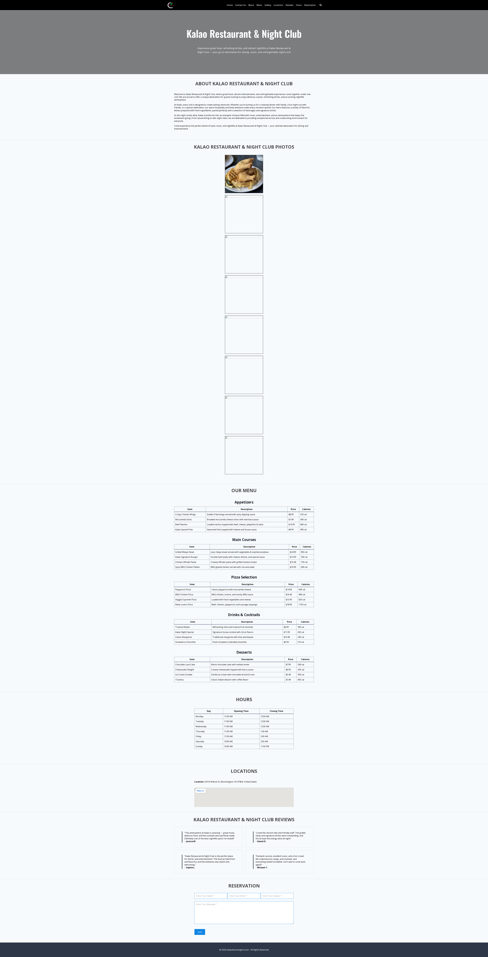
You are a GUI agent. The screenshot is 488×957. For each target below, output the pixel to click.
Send (200, 932)
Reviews (289, 5)
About (251, 5)
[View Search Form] (320, 5)
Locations (278, 5)
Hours (299, 5)
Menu (259, 5)
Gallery (268, 5)
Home (230, 5)
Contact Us (240, 5)
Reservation (310, 5)
